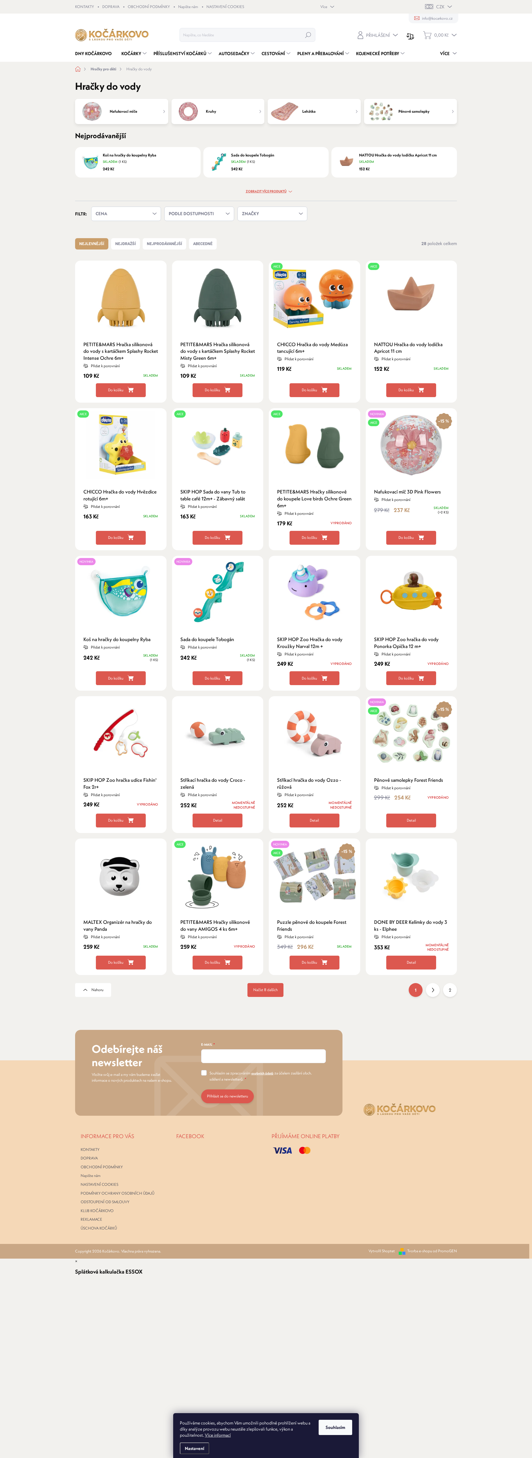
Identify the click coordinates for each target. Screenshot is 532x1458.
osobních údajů (262, 1073)
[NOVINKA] (120, 595)
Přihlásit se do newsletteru (227, 1096)
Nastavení (194, 1448)
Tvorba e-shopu (419, 1250)
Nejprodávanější (164, 243)
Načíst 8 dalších (265, 989)
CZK (440, 6)
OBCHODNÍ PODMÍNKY (149, 6)
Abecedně (203, 243)
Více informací (218, 1435)
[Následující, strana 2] (433, 990)
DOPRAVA (110, 6)
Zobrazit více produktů (266, 191)
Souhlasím (335, 1427)
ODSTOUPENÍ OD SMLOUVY (105, 1201)
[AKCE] (314, 300)
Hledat (308, 34)
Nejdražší (125, 243)
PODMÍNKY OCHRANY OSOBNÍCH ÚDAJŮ (117, 1193)
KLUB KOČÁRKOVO (97, 1210)
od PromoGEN (445, 1250)
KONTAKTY (84, 6)
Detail (217, 820)
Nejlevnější (91, 243)
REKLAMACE (91, 1219)
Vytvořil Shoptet (382, 1250)
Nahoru (97, 989)
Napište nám (188, 6)
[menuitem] (95, 53)
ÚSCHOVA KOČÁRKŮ (99, 1228)
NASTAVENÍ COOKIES (225, 6)
